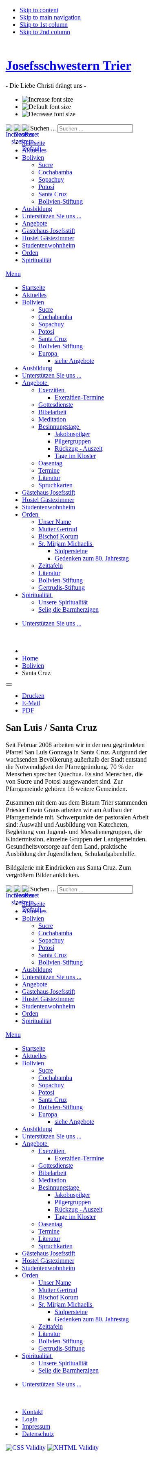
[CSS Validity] (26, 1447)
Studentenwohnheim (48, 245)
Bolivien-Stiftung (60, 201)
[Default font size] (46, 107)
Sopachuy (51, 179)
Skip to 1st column (44, 24)
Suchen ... (43, 128)
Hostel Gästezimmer (48, 238)
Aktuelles (34, 150)
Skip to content (39, 10)
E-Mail (31, 703)
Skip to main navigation (50, 17)
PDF (28, 710)
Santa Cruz (52, 194)
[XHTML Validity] (73, 1447)
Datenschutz (38, 1433)
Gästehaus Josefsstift (48, 230)
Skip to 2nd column (45, 31)
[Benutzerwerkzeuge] (9, 684)
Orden (30, 252)
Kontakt (32, 1411)
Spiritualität (36, 259)
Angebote (34, 223)
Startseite (33, 142)
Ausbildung (37, 208)
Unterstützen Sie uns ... (52, 216)
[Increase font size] (47, 99)
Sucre (45, 164)
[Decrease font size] (48, 114)
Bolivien (33, 157)
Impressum (36, 1426)
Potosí (46, 186)
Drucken (33, 695)
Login (30, 1419)
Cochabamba (55, 172)
